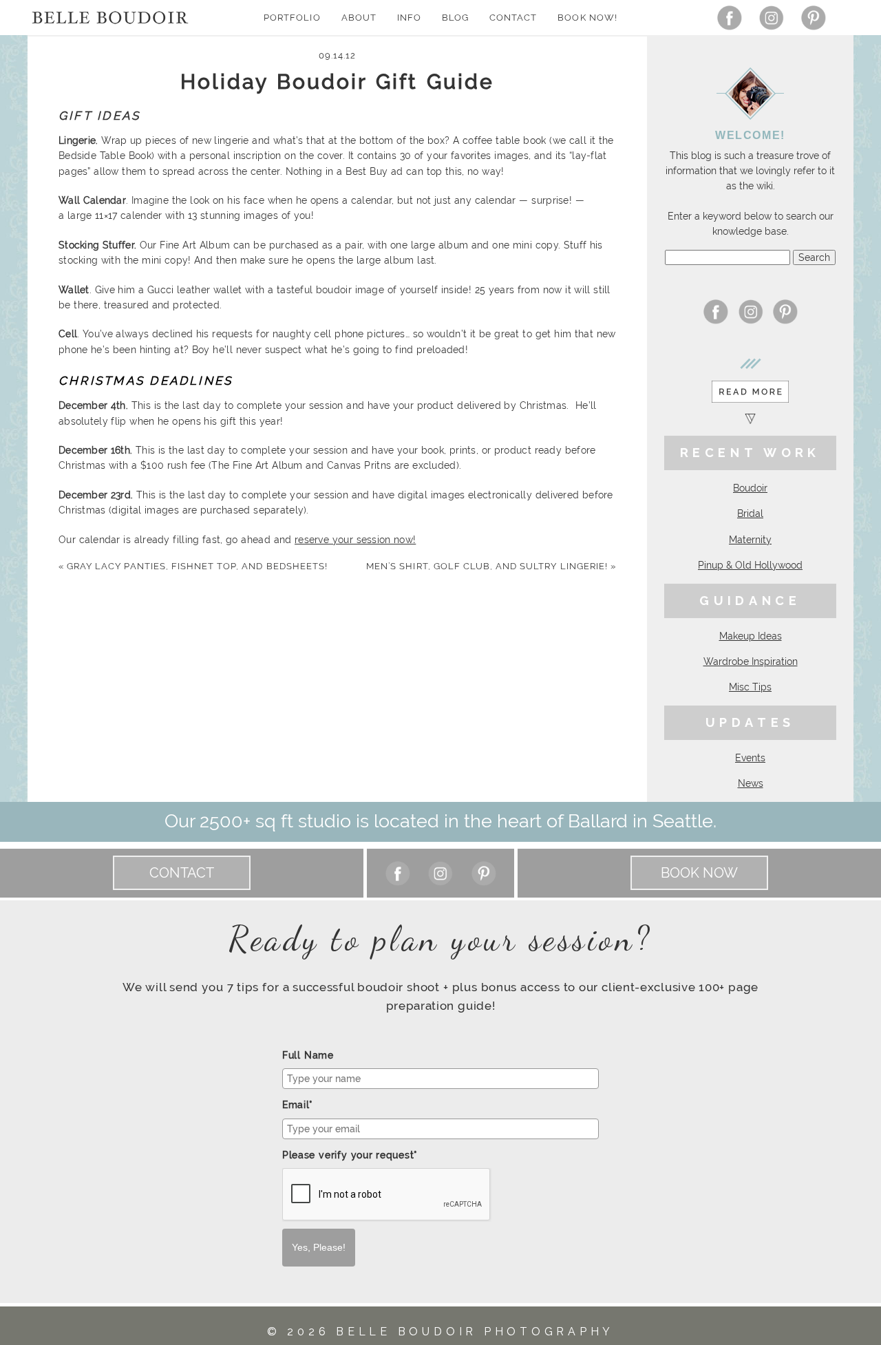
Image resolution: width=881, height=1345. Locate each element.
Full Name (308, 1055)
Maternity (750, 539)
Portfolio (292, 17)
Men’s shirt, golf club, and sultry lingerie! (491, 566)
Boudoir (750, 488)
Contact (513, 17)
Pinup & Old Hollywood (750, 565)
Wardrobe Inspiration (750, 661)
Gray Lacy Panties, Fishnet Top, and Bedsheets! (193, 566)
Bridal (750, 513)
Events (750, 757)
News (750, 783)
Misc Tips (750, 686)
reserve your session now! (355, 539)
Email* (297, 1104)
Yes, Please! (319, 1247)
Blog (455, 17)
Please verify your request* (350, 1155)
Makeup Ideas (750, 636)
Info (409, 17)
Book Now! (587, 17)
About (358, 17)
